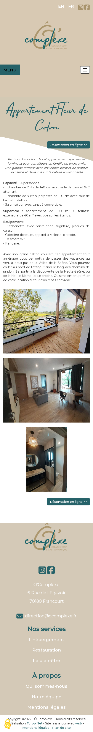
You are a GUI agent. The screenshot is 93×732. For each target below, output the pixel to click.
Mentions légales (46, 707)
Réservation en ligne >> (68, 145)
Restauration (46, 650)
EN (61, 6)
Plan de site (61, 728)
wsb (78, 723)
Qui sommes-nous (46, 686)
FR (71, 6)
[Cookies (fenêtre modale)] (7, 724)
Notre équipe (46, 696)
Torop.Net (34, 723)
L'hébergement (46, 639)
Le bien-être (46, 660)
